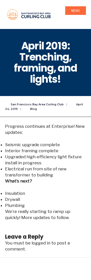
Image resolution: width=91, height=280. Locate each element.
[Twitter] (40, 270)
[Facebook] (30, 270)
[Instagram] (50, 270)
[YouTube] (60, 270)
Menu (75, 11)
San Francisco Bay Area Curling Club (37, 104)
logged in (41, 242)
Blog (33, 109)
